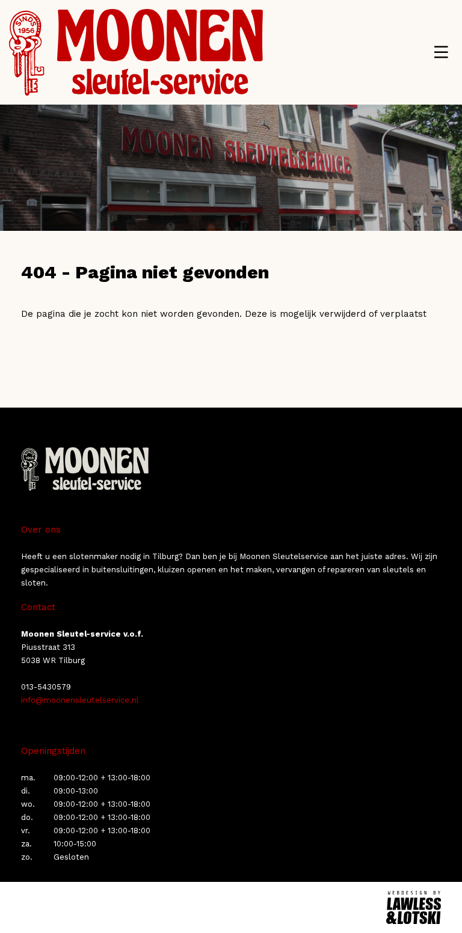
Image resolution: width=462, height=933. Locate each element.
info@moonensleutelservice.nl (80, 700)
